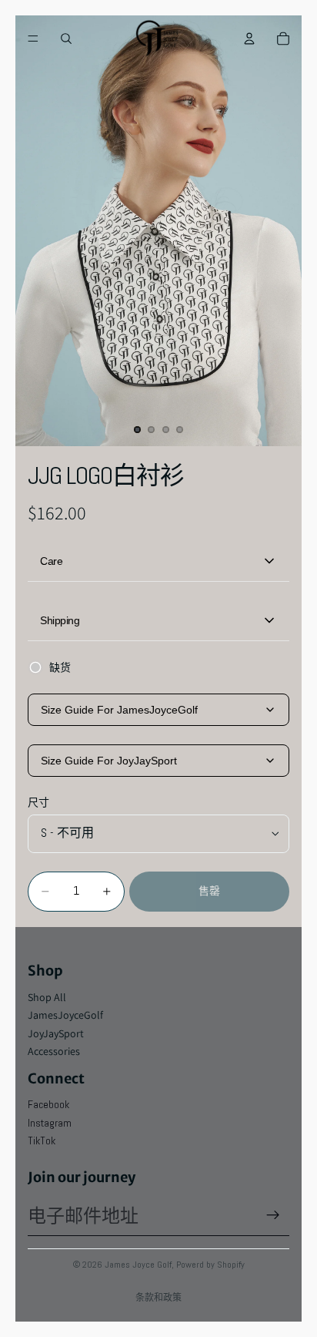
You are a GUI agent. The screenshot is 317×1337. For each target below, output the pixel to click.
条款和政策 (158, 1297)
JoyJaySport (56, 1033)
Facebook (48, 1104)
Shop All (47, 997)
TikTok (41, 1140)
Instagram (50, 1123)
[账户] (249, 38)
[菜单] (33, 38)
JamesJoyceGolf (65, 1015)
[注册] (273, 1215)
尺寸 (38, 802)
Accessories (54, 1051)
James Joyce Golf (138, 1264)
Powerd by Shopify (210, 1264)
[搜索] (66, 38)
